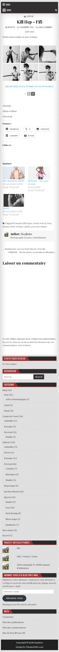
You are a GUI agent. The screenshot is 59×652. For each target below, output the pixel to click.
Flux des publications (13, 622)
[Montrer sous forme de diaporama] (29, 86)
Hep (49, 223)
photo (27, 226)
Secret (6, 535)
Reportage (9, 486)
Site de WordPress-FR (14, 633)
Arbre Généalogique (16, 399)
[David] (14, 200)
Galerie (6, 442)
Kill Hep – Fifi (29, 22)
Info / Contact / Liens (27, 556)
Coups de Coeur (11, 416)
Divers (7, 452)
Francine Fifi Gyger (23, 223)
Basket (9, 502)
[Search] (56, 10)
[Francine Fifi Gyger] (11, 54)
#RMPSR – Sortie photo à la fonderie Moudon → (32, 252)
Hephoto (11, 27)
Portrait (8, 432)
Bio (18, 548)
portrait (35, 226)
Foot (8, 508)
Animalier (9, 421)
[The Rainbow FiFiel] (14, 173)
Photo (7, 411)
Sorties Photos (11, 491)
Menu (8, 4)
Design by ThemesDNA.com (29, 647)
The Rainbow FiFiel (13, 181)
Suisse (43, 226)
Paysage (8, 426)
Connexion (8, 617)
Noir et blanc (16, 226)
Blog (5, 390)
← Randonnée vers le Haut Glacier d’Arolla (24, 249)
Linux (7, 405)
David (6, 208)
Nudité (9, 437)
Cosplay (30, 16)
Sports (7, 497)
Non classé (8, 530)
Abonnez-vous (14, 598)
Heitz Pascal (40, 223)
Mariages (10, 474)
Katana (6, 226)
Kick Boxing (12, 513)
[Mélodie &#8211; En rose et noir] (39, 173)
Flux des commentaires (14, 627)
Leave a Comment (45, 27)
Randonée (11, 525)
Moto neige (11, 519)
